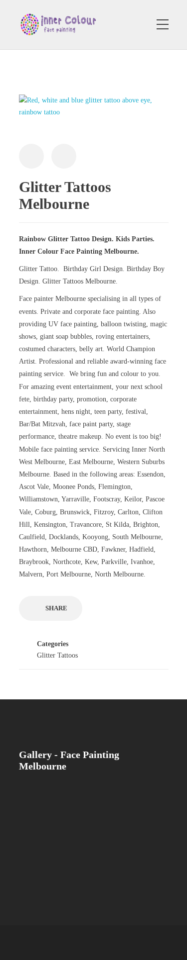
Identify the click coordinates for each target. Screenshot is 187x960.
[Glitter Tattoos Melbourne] (90, 855)
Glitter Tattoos (57, 655)
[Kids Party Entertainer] (140, 805)
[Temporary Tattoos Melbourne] (40, 855)
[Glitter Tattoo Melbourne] (140, 855)
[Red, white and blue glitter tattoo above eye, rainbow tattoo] (94, 111)
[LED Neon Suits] (90, 805)
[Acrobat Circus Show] (40, 805)
